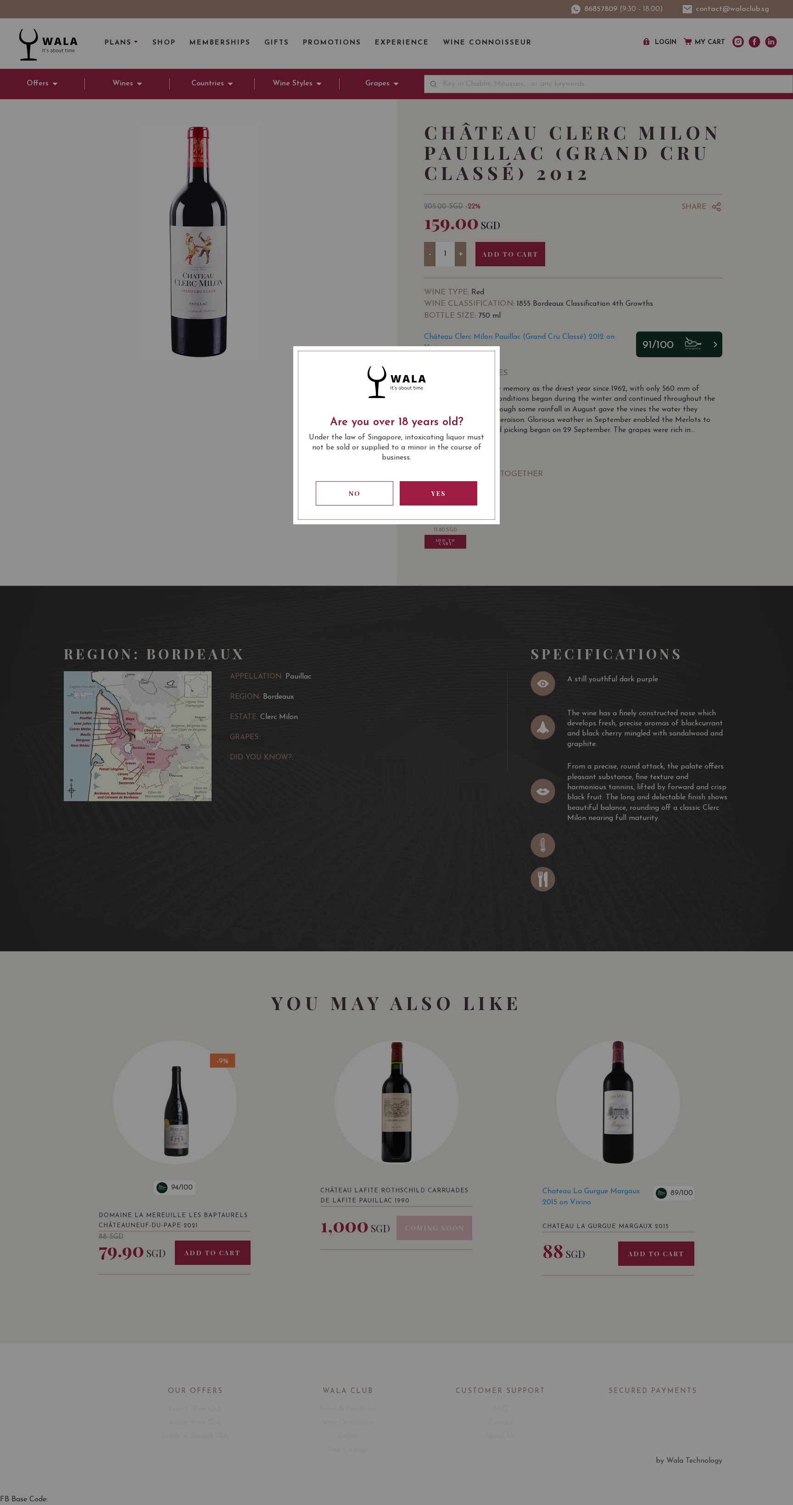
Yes (438, 493)
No (355, 493)
